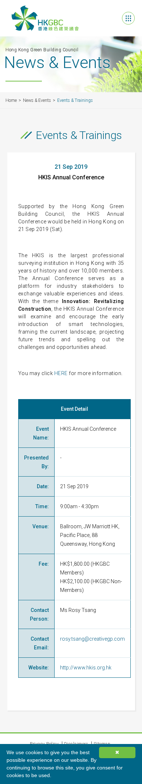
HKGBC (45, 18)
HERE (61, 373)
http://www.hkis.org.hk (85, 667)
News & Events (37, 100)
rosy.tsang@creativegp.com (92, 639)
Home (11, 100)
